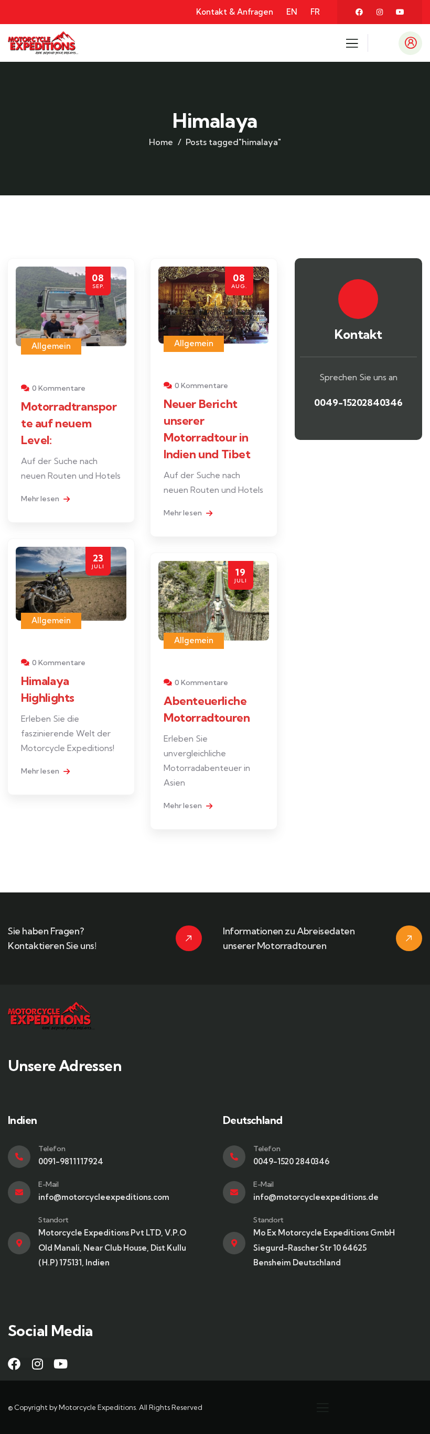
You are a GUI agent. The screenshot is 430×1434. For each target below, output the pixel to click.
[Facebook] (359, 12)
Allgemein (51, 346)
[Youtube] (400, 12)
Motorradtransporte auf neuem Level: (69, 423)
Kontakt (358, 334)
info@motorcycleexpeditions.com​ (103, 1197)
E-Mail (48, 1184)
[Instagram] (379, 12)
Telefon (51, 1148)
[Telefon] (19, 1156)
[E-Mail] (19, 1192)
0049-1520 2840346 (291, 1161)
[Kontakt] (358, 299)
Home (161, 142)
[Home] (43, 43)
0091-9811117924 (70, 1161)
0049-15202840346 (358, 402)
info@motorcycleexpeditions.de (316, 1197)
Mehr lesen (41, 498)
